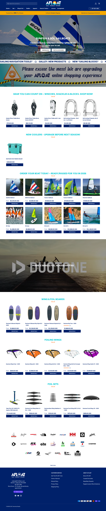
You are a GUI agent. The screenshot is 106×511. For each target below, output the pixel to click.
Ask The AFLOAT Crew (57, 475)
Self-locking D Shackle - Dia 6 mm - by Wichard (71, 119)
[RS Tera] (14, 215)
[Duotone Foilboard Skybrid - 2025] (14, 313)
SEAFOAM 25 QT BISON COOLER (14, 159)
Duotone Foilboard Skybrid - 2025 (13, 324)
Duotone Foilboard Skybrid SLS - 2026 (52, 324)
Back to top (53, 465)
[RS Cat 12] (53, 215)
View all (53, 96)
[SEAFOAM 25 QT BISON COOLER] (14, 148)
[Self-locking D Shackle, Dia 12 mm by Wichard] (91, 107)
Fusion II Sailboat (68, 197)
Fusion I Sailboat (48, 197)
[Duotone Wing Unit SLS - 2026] (53, 353)
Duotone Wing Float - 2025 (13, 364)
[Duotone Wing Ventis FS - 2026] (91, 353)
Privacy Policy (54, 484)
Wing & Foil (20, 8)
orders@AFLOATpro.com (18, 481)
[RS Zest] (33, 215)
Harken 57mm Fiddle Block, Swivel (13, 119)
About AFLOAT (87, 475)
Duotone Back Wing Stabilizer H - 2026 (52, 409)
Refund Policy (54, 481)
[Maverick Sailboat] (91, 187)
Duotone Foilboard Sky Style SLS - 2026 (33, 324)
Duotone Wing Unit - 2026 (31, 364)
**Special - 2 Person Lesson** (62, 50)
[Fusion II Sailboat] (72, 187)
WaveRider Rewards (88, 481)
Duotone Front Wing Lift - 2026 (91, 408)
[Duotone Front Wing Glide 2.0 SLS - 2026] (33, 397)
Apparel (35, 8)
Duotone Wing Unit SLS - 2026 (52, 364)
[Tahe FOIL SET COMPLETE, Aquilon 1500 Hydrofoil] (14, 397)
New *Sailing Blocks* (49, 61)
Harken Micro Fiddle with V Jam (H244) (52, 119)
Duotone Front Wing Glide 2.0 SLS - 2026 (32, 409)
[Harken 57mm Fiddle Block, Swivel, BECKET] (33, 107)
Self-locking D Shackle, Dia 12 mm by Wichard (90, 119)
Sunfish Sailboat (10, 197)
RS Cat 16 (85, 226)
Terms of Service (55, 478)
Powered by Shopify (16, 506)
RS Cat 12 (46, 226)
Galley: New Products (15, 61)
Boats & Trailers (44, 8)
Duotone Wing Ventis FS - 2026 (91, 364)
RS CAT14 (66, 226)
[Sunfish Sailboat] (14, 187)
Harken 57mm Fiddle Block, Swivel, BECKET (32, 119)
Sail (13, 8)
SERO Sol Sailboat (29, 197)
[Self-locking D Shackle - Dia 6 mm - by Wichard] (72, 107)
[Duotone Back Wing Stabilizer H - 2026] (53, 397)
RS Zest (27, 226)
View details (14, 126)
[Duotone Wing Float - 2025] (14, 353)
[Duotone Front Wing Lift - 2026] (91, 397)
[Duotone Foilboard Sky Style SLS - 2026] (33, 313)
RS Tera (8, 226)
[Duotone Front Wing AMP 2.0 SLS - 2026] (72, 397)
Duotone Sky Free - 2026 (70, 323)
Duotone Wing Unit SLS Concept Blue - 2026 (72, 364)
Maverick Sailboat (87, 197)
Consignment (60, 8)
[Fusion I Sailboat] (53, 187)
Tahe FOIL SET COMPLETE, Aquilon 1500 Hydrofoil (13, 409)
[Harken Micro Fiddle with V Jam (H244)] (53, 107)
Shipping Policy (55, 486)
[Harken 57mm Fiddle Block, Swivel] (14, 107)
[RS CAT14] (72, 215)
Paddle (28, 8)
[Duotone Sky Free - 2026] (72, 313)
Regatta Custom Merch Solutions (91, 484)
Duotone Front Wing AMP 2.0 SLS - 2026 (72, 409)
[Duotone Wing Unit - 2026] (33, 353)
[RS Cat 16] (91, 215)
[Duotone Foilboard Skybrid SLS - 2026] (53, 313)
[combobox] (21, 3)
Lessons (53, 8)
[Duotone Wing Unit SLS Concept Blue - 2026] (72, 353)
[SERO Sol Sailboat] (33, 187)
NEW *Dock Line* (78, 61)
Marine (8, 8)
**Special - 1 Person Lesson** (43, 50)
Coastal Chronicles (88, 478)
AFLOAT (10, 506)
